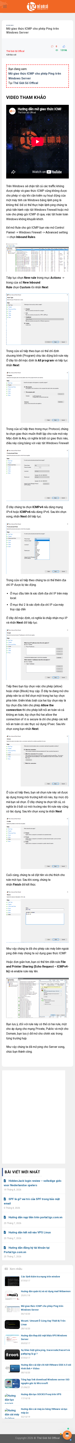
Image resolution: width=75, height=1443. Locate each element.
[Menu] (5, 6)
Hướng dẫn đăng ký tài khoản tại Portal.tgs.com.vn (27, 1250)
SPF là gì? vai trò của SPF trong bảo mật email (32, 1201)
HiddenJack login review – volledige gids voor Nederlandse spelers (32, 1183)
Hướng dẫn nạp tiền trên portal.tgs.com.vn (35, 1217)
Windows (10, 25)
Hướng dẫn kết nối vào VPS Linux (30, 1232)
